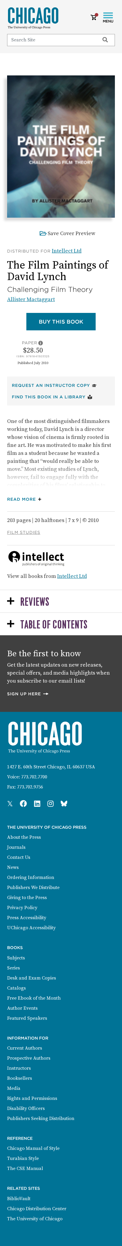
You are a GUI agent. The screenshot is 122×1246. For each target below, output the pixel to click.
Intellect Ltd (66, 251)
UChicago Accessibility (31, 928)
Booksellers (19, 1078)
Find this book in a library (52, 397)
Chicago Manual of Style (33, 1148)
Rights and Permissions (32, 1098)
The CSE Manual (25, 1168)
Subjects (16, 958)
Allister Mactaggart (31, 299)
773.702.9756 (30, 787)
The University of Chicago (34, 1219)
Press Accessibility (26, 918)
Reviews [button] (34, 602)
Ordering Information (30, 877)
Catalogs (16, 988)
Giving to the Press (27, 898)
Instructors (19, 1068)
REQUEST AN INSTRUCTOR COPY (54, 385)
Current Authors (24, 1048)
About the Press (24, 837)
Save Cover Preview (71, 233)
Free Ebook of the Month (34, 998)
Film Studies (23, 532)
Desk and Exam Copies (31, 978)
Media (13, 1088)
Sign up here (28, 693)
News (13, 867)
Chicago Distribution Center (36, 1209)
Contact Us (18, 857)
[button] (25, 499)
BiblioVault (18, 1199)
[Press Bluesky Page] (64, 804)
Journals (16, 847)
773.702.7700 (34, 777)
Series (13, 968)
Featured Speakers (27, 1018)
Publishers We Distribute (33, 888)
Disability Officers (26, 1108)
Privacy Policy (22, 908)
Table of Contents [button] (53, 625)
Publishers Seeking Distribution (40, 1118)
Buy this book (67, 321)
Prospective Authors (28, 1058)
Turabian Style (23, 1158)
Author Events (22, 1008)
